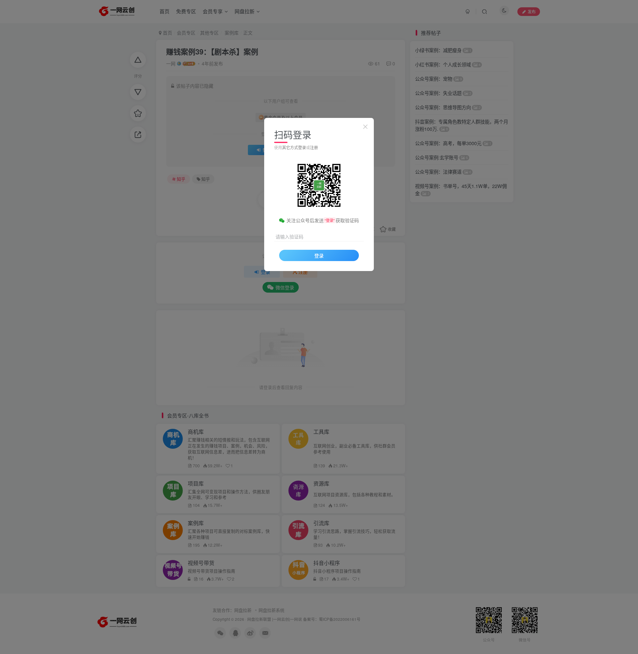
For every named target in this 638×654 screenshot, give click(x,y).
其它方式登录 (294, 147)
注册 (314, 147)
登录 (319, 255)
